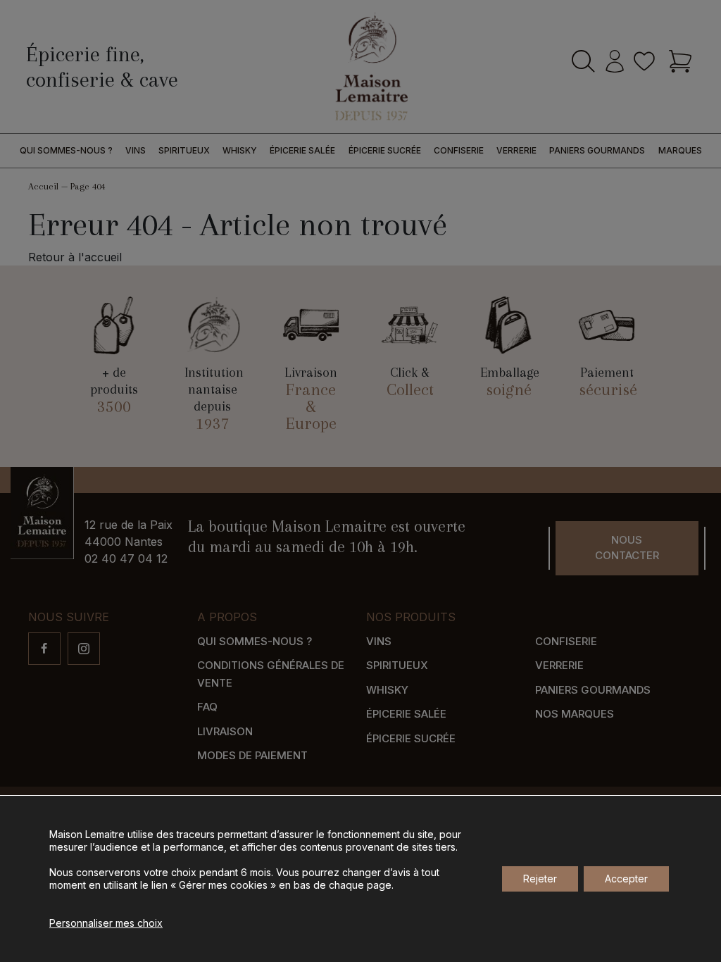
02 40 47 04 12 (126, 558)
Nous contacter (627, 548)
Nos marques (574, 713)
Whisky (239, 150)
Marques (680, 150)
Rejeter (540, 879)
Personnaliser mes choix (106, 923)
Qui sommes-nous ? (66, 150)
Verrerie (516, 150)
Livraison (225, 731)
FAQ (207, 706)
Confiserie (459, 150)
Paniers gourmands (597, 150)
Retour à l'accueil (75, 257)
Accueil (43, 186)
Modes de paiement (252, 755)
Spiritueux (184, 150)
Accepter (626, 879)
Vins (135, 150)
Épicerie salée (302, 150)
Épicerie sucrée (385, 150)
